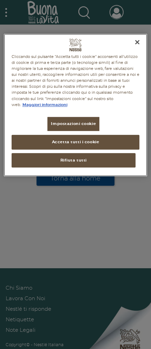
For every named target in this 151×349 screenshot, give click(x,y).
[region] (75, 105)
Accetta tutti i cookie (75, 142)
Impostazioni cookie (73, 124)
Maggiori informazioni (44, 105)
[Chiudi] (137, 42)
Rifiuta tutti (73, 160)
